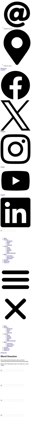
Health (8, 247)
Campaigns (9, 245)
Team (8, 243)
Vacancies (6, 259)
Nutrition (9, 249)
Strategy (9, 242)
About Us (6, 239)
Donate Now (7, 261)
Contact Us (6, 262)
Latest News (10, 255)
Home (5, 238)
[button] (15, 294)
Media (5, 254)
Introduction (9, 241)
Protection (9, 250)
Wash (8, 251)
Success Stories (10, 257)
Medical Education (11, 253)
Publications (9, 258)
